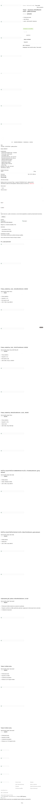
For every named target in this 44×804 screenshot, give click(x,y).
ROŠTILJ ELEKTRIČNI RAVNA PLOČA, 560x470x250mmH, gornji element (20, 532)
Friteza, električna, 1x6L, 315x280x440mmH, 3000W (14, 289)
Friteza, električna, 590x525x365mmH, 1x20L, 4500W (15, 412)
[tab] (12, 142)
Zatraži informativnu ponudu (35, 786)
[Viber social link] (23, 0)
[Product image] (11, 274)
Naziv (2, 202)
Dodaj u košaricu (27, 39)
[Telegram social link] (22, 0)
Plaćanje (17, 786)
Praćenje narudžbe (19, 788)
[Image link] (5, 785)
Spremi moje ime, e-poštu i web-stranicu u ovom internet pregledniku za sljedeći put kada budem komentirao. (21, 213)
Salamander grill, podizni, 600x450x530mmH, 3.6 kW (14, 598)
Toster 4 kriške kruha (6, 666)
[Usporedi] (2, 287)
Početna (24, 5)
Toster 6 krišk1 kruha (6, 728)
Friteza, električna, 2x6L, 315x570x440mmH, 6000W (14, 347)
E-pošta (2, 207)
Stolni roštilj (11, 474)
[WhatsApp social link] (20, 0)
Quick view (2, 308)
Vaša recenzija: (4, 189)
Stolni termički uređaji (30, 5)
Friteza (10, 291)
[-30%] (12, 253)
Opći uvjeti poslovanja (19, 784)
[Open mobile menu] (2, 2)
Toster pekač (37, 5)
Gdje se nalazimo (33, 784)
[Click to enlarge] (3, 138)
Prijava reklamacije (33, 788)
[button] (2, 305)
